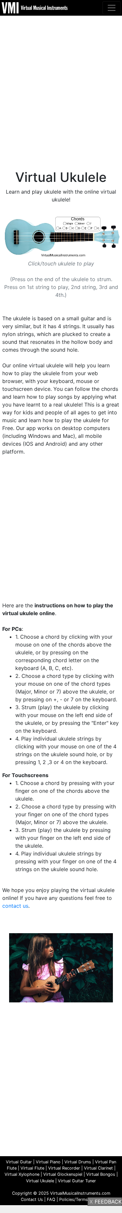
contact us (15, 905)
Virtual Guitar (19, 1161)
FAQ (51, 1199)
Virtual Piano (48, 1161)
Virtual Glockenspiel (62, 1174)
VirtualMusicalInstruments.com (80, 1193)
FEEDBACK (108, 1201)
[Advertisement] (61, 85)
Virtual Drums (77, 1161)
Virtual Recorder (64, 1168)
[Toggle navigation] (111, 7)
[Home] (35, 7)
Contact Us (32, 1199)
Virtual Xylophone (22, 1174)
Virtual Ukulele (40, 1180)
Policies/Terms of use (80, 1199)
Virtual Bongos (100, 1174)
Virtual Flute (32, 1168)
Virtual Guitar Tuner (77, 1180)
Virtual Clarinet (98, 1168)
